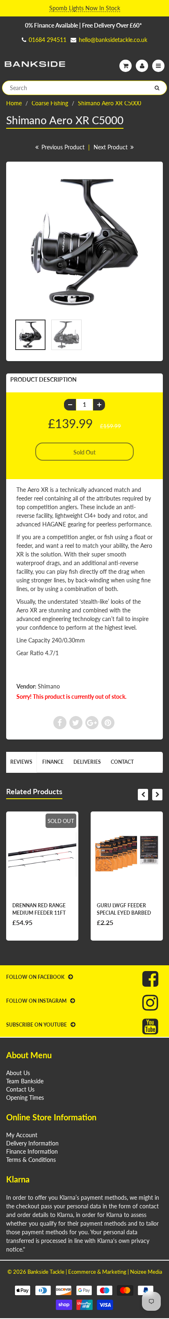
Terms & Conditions (31, 1159)
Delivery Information (32, 1143)
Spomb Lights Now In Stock (84, 8)
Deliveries (87, 762)
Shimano (49, 686)
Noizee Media (146, 1271)
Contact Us (20, 1089)
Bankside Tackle (45, 1271)
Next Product (111, 147)
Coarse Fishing (50, 103)
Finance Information (32, 1151)
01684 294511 (47, 39)
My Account (21, 1134)
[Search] (157, 88)
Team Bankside (24, 1081)
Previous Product (62, 147)
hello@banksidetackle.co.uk (113, 39)
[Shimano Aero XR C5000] (84, 242)
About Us (18, 1072)
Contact (122, 762)
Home (14, 103)
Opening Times (25, 1097)
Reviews (21, 762)
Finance (53, 762)
